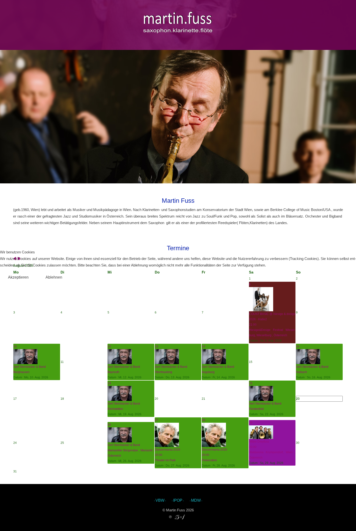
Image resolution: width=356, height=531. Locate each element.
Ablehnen (54, 277)
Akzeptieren (18, 277)
